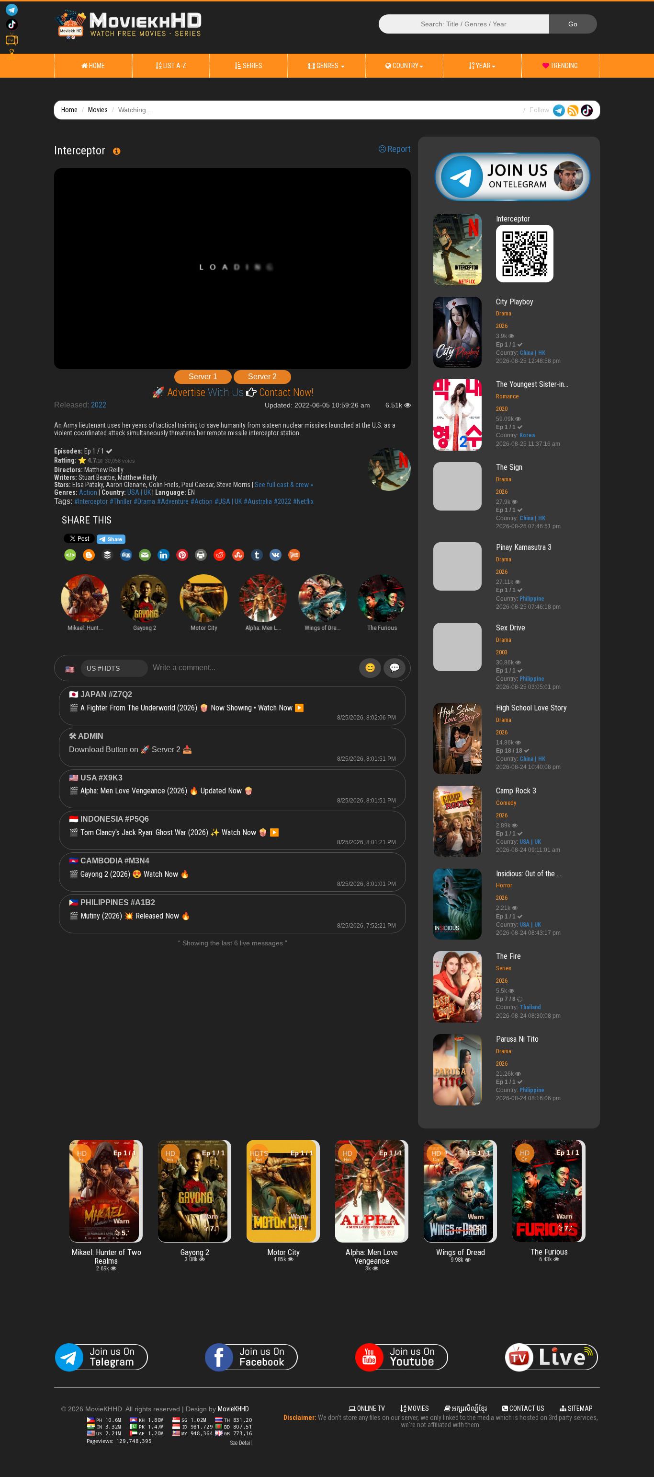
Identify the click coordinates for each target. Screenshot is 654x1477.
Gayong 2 (106, 1251)
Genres (327, 66)
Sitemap (579, 1408)
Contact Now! (285, 392)
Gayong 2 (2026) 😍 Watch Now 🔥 (135, 874)
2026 (501, 325)
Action (88, 492)
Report (398, 149)
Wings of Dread (372, 1251)
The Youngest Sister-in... (532, 384)
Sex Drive (510, 627)
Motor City (195, 1251)
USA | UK (139, 492)
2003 (501, 652)
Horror (504, 885)
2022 (98, 404)
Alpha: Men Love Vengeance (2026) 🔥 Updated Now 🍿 (166, 790)
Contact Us (526, 1408)
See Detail (241, 1443)
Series (251, 66)
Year (482, 66)
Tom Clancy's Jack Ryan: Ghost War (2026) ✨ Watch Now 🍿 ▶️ (179, 832)
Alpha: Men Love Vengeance (283, 1256)
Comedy (506, 802)
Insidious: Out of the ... (528, 873)
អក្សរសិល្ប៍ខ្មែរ (469, 1408)
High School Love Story (531, 707)
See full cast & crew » (284, 484)
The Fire (508, 956)
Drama (503, 313)
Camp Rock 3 (516, 790)
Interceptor (513, 218)
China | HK (532, 352)
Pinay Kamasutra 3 (524, 547)
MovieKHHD (233, 1409)
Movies (98, 110)
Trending (563, 66)
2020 (501, 408)
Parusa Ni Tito (517, 1039)
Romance (507, 396)
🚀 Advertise (180, 392)
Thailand (530, 1007)
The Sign (509, 467)
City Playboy (514, 301)
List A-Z (174, 66)
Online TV (370, 1408)
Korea (527, 435)
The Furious (460, 1251)
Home (96, 66)
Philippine (531, 598)
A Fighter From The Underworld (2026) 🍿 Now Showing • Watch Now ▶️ (192, 707)
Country (404, 66)
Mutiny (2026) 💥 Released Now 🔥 (135, 915)
